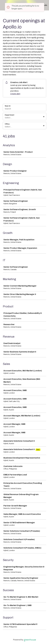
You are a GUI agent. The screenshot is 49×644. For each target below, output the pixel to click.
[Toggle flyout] (43, 116)
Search (7, 106)
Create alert (15, 94)
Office (7, 124)
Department (9, 115)
